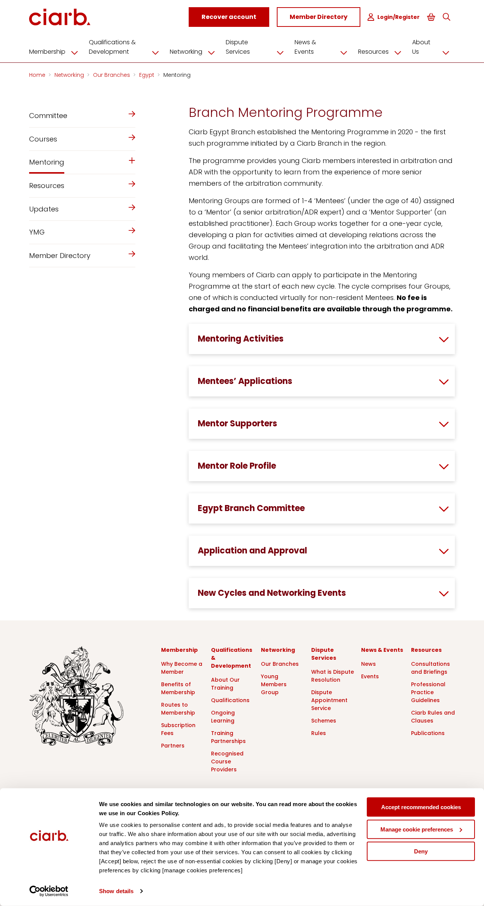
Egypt (147, 75)
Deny (421, 851)
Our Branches (112, 75)
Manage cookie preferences (416, 829)
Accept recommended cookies (421, 807)
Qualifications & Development (112, 47)
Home (38, 75)
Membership (47, 51)
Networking (186, 51)
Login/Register (398, 17)
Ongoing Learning (223, 716)
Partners (173, 745)
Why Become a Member (181, 668)
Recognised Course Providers (227, 761)
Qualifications (230, 700)
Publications (428, 733)
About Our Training (225, 684)
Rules (318, 733)
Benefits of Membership (178, 688)
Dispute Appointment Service (329, 700)
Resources (373, 51)
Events (370, 676)
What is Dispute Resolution (332, 676)
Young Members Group (274, 684)
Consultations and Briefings (430, 668)
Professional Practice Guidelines (428, 692)
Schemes (323, 720)
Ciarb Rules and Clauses (433, 716)
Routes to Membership (178, 708)
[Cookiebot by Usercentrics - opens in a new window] (49, 891)
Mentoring (177, 75)
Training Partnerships (228, 737)
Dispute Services (238, 47)
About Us (421, 47)
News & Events (305, 47)
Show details (116, 891)
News (368, 664)
